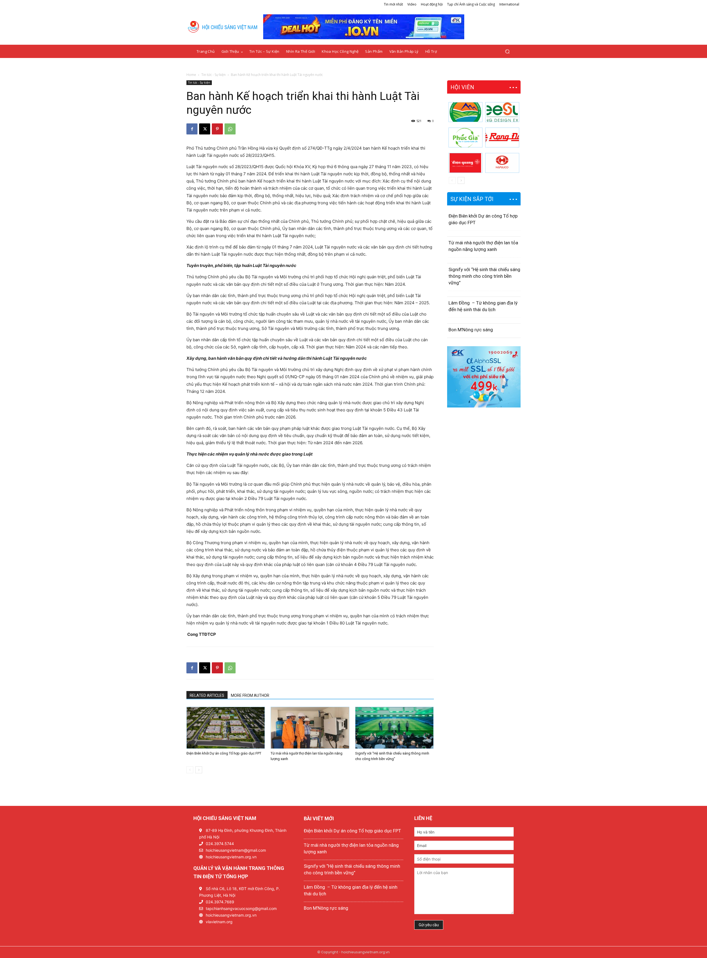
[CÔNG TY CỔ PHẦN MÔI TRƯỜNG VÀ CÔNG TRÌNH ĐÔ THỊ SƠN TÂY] (465, 112)
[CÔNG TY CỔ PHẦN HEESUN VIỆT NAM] (502, 112)
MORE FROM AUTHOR (250, 695)
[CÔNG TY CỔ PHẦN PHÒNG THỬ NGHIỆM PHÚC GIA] (465, 137)
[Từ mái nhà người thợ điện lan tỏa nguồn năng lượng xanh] (310, 727)
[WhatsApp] (230, 128)
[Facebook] (191, 128)
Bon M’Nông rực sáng (471, 329)
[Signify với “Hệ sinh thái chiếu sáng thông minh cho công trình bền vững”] (394, 727)
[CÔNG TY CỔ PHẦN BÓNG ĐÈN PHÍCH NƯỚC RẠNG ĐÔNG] (502, 137)
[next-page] (198, 769)
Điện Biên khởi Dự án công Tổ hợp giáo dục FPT (223, 753)
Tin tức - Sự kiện (213, 74)
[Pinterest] (217, 128)
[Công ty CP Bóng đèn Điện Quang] (465, 163)
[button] (507, 51)
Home (191, 74)
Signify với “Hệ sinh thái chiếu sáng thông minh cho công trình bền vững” (484, 276)
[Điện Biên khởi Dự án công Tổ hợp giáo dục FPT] (226, 727)
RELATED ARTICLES (207, 695)
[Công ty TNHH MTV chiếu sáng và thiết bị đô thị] (502, 163)
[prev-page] (189, 769)
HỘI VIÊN (462, 87)
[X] (204, 128)
